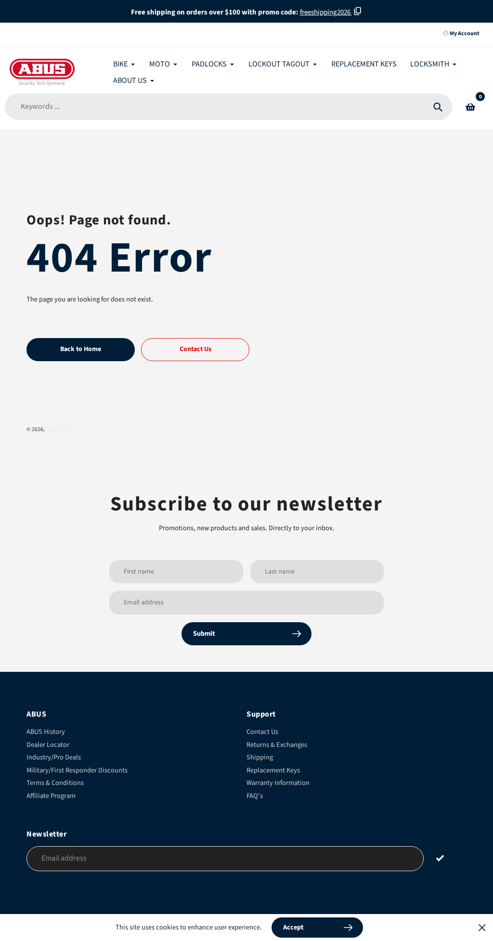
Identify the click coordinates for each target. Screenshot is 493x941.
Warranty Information (278, 783)
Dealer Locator (47, 745)
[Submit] (440, 858)
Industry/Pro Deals (53, 757)
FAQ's (254, 796)
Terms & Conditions (55, 783)
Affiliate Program (51, 796)
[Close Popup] (482, 927)
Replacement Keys (273, 770)
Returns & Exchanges (276, 745)
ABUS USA (57, 429)
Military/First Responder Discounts (77, 770)
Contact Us (262, 732)
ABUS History (45, 732)
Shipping (259, 757)
